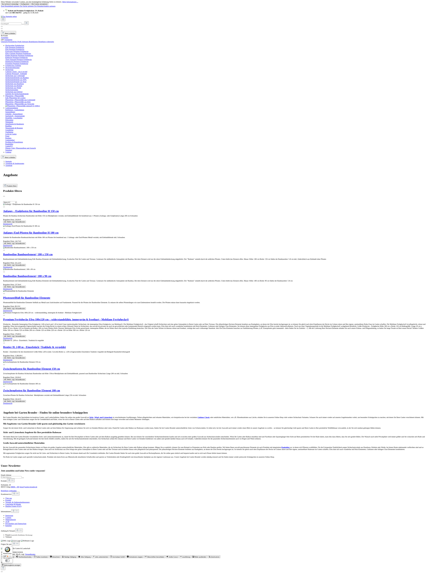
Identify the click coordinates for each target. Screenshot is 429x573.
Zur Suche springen (27, 6)
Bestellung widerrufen (46, 42)
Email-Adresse (6, 475)
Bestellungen (33, 42)
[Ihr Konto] (2, 30)
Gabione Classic (204, 417)
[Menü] (3, 19)
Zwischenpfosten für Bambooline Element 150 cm (31, 368)
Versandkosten (30, 554)
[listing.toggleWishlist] (4, 228)
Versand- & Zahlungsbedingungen (17, 502)
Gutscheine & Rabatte (13, 504)
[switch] (24, 556)
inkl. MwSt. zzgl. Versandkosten (14, 222)
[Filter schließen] (4, 196)
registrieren (8, 40)
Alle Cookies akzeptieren (39, 4)
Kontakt (8, 500)
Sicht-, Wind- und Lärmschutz (100, 417)
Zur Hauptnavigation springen (44, 6)
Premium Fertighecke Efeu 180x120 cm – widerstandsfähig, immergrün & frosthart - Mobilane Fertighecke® (66, 319)
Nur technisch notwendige (10, 4)
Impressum (9, 516)
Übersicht (4, 42)
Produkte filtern (12, 186)
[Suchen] (23, 24)
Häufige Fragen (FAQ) (13, 506)
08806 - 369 (15, 487)
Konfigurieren (25, 4)
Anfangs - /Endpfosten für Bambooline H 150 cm (31, 211)
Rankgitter (285, 447)
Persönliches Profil (15, 42)
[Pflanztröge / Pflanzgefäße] (22, 106)
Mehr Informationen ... (70, 2)
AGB (7, 522)
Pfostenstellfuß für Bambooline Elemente (26, 297)
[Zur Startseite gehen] (9, 16)
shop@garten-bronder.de (28, 487)
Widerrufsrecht (10, 520)
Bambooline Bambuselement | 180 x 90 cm (27, 276)
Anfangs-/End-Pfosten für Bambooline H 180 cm (31, 232)
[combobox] (11, 24)
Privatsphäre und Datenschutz (15, 524)
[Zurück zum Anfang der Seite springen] (3, 568)
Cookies (8, 518)
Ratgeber (8, 526)
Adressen (25, 42)
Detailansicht (7, 224)
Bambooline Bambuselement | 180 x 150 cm (28, 254)
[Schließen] (2, 571)
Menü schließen (10, 33)
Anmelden (4, 38)
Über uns (8, 498)
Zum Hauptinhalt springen (10, 6)
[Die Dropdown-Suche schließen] (26, 23)
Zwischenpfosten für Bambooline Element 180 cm (31, 390)
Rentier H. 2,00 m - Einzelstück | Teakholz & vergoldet (34, 347)
